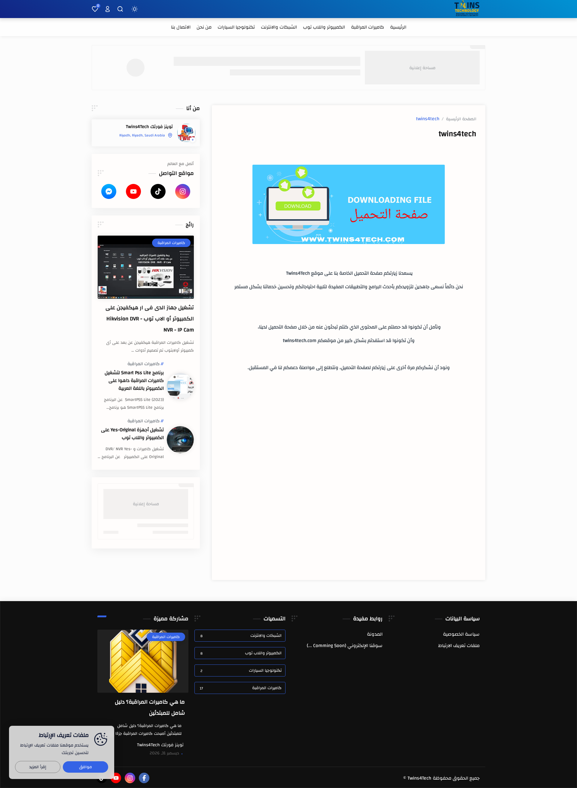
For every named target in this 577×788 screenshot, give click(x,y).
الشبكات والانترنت (241, 635)
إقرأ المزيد (37, 767)
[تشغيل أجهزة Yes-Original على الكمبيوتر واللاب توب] (180, 439)
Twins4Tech (419, 778)
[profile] (107, 9)
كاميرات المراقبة (143, 364)
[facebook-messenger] (108, 191)
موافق (85, 767)
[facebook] (144, 778)
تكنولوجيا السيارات (241, 670)
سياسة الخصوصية (461, 634)
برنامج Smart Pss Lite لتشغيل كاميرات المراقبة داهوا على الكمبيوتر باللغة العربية (134, 380)
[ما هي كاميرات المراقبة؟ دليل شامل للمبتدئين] (142, 661)
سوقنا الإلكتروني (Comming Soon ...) (345, 645)
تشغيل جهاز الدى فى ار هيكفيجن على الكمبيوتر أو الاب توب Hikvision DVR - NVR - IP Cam (149, 319)
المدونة (375, 634)
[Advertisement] (348, 445)
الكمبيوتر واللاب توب (241, 653)
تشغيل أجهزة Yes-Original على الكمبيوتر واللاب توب (132, 433)
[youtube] (133, 191)
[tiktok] (158, 191)
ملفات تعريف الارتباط (459, 645)
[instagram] (182, 191)
